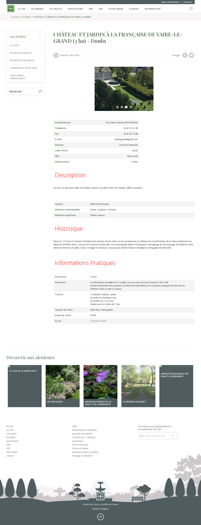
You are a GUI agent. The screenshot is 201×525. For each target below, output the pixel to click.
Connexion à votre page (23, 67)
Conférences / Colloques (84, 437)
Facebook (185, 55)
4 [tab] (130, 107)
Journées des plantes (82, 433)
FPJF (91, 8)
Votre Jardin (11, 452)
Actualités (55, 8)
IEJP (101, 8)
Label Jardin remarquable (17, 77)
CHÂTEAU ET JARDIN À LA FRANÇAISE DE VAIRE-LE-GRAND (62, 16)
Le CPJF (21, 8)
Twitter (192, 55)
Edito (74, 426)
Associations (75, 8)
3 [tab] (126, 107)
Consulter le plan (98, 321)
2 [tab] (121, 107)
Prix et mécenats (80, 444)
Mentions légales (100, 508)
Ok (173, 435)
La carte (14, 45)
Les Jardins (37, 8)
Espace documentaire (170, 2)
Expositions (77, 441)
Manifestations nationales (84, 430)
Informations (153, 8)
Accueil (14, 16)
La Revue (134, 8)
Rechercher (191, 8)
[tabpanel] (124, 89)
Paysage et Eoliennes (82, 455)
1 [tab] (117, 107)
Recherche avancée (20, 52)
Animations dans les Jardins (85, 452)
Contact (10, 455)
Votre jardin (116, 8)
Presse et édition (80, 448)
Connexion (187, 2)
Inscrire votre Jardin (22, 60)
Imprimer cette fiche (69, 55)
